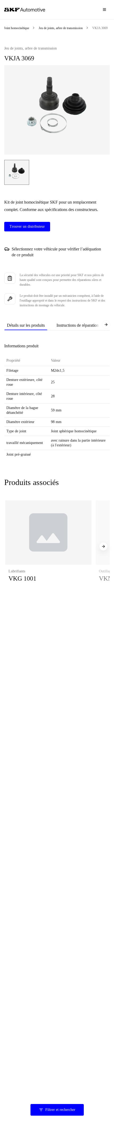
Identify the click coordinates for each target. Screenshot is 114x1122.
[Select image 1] (16, 172)
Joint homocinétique (16, 28)
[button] (48, 546)
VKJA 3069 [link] (100, 28)
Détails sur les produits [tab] (26, 325)
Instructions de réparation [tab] (77, 325)
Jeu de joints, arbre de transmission (61, 28)
